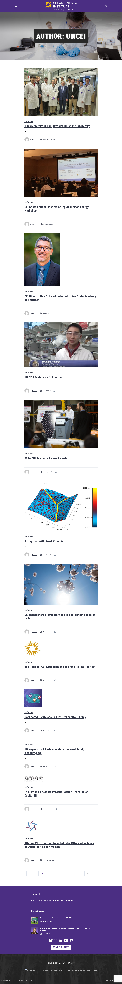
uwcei (34, 139)
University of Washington (20, 980)
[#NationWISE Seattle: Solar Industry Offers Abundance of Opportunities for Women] (61, 825)
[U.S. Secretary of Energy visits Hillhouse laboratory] (61, 92)
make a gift (61, 947)
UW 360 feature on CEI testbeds (44, 377)
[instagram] (55, 941)
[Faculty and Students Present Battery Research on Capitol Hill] (61, 778)
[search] (106, 6)
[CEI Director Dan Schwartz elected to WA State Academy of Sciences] (61, 259)
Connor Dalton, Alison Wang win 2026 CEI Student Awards (61, 918)
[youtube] (65, 941)
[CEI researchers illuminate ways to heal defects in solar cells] (61, 584)
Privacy (109, 980)
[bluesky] (51, 941)
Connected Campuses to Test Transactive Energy (55, 717)
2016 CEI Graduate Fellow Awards (45, 458)
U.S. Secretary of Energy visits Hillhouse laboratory (57, 126)
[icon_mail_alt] (71, 941)
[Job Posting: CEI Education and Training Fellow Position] (61, 649)
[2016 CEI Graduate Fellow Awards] (61, 424)
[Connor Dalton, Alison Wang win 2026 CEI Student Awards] (34, 920)
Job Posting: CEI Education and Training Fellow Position (59, 667)
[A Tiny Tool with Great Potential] (61, 506)
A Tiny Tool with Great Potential (44, 541)
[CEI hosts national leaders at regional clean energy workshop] (61, 173)
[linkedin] (60, 941)
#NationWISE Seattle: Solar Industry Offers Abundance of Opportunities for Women (59, 845)
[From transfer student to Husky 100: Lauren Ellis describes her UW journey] (34, 930)
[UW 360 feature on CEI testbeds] (61, 344)
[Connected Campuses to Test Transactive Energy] (61, 698)
